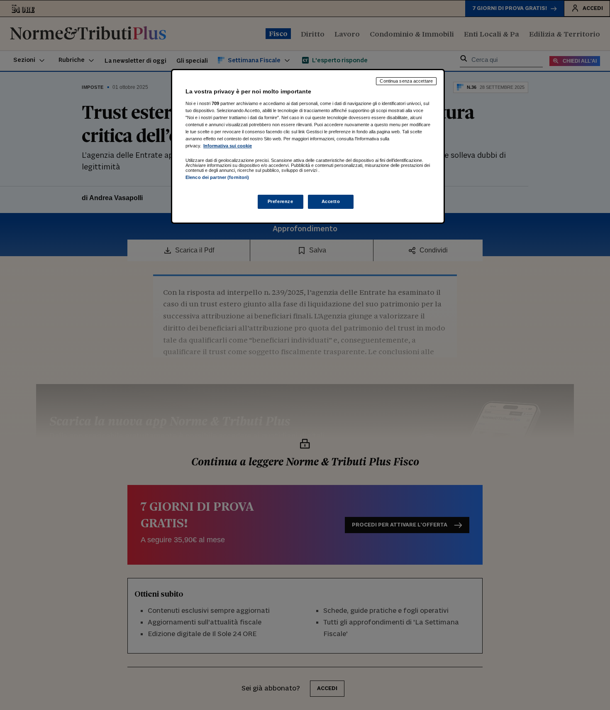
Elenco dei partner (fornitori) (217, 177)
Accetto (331, 201)
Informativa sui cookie (227, 145)
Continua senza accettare (406, 80)
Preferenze (280, 201)
